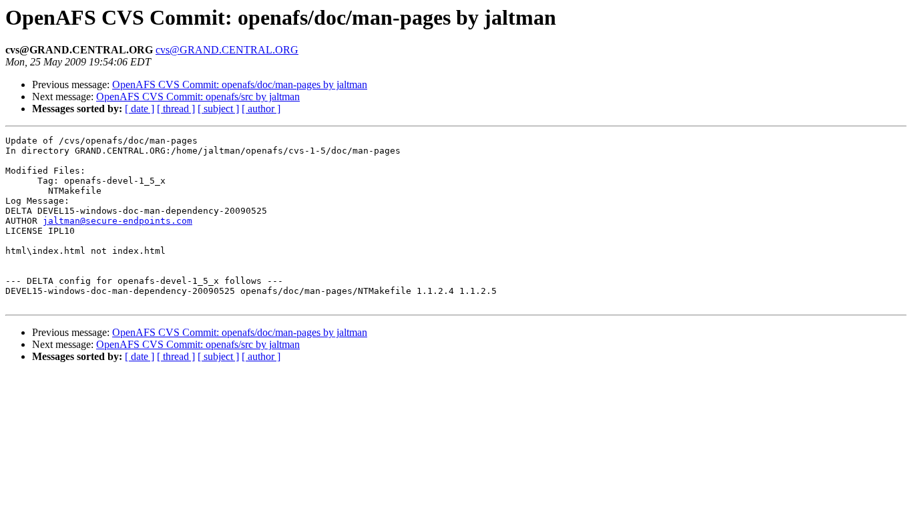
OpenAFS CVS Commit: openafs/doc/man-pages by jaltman (239, 84)
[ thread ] (176, 108)
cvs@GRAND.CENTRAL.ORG (227, 49)
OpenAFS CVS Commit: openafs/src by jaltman (198, 96)
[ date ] (139, 108)
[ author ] (261, 108)
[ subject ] (218, 108)
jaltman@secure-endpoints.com (117, 221)
